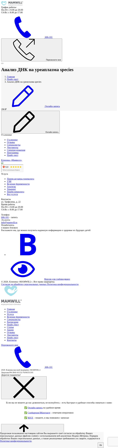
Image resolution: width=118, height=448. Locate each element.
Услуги (10, 314)
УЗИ (9, 181)
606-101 (5, 217)
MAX (30, 418)
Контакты (12, 340)
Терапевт (11, 189)
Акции (10, 330)
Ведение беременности (18, 184)
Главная (11, 309)
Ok (100, 445)
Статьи (10, 327)
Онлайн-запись (35, 407)
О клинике (12, 140)
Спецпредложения (16, 150)
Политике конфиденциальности (16, 441)
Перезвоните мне (9, 345)
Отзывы (11, 142)
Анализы (11, 186)
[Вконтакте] (28, 254)
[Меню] (2, 63)
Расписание (12, 322)
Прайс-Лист (13, 324)
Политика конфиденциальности (63, 284)
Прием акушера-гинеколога (20, 179)
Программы (13, 152)
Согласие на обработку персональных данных (24, 284)
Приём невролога (15, 192)
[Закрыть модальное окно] (24, 387)
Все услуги (12, 194)
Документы (12, 147)
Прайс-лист (12, 155)
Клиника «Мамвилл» (11, 160)
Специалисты (13, 145)
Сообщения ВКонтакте (39, 413)
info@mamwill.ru (9, 222)
